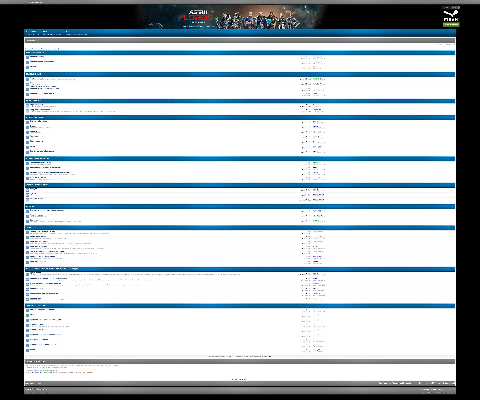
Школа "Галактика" (75, 372)
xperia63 (315, 121)
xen (314, 141)
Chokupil (315, 105)
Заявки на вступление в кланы (42, 231)
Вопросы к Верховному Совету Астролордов (48, 278)
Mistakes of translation (39, 339)
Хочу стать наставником (40, 110)
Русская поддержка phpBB (240, 379)
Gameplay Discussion (38, 329)
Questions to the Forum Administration (45, 334)
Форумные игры (37, 199)
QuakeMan (316, 215)
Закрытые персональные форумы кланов (47, 251)
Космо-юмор (35, 220)
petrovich (316, 162)
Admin (315, 67)
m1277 (315, 246)
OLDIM (315, 126)
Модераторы (48, 372)
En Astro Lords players (36, 306)
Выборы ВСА (35, 298)
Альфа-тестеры (37, 372)
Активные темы (46, 49)
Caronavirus (317, 83)
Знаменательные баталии (40, 162)
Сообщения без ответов (32, 49)
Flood (32, 349)
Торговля (34, 136)
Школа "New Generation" (60, 372)
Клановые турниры (38, 261)
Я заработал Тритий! (38, 177)
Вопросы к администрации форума (44, 88)
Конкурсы (34, 189)
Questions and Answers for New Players (45, 319)
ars (314, 298)
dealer (315, 136)
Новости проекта (37, 56)
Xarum (315, 167)
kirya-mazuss (317, 146)
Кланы (28, 227)
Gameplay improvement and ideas (43, 344)
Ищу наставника (36, 105)
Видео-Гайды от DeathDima (47, 86)
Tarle (314, 151)
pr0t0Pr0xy (267, 356)
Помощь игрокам (33, 74)
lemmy (315, 93)
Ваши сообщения (57, 49)
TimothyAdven (317, 350)
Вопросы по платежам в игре (42, 93)
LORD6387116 (317, 236)
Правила (33, 66)
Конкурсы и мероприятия (37, 185)
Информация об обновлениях (42, 61)
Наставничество (33, 101)
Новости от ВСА (36, 288)
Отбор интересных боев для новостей (45, 283)
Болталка (30, 206)
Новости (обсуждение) (39, 121)
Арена (32, 146)
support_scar (317, 57)
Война (32, 126)
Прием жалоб (35, 273)
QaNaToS (316, 131)
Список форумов (32, 40)
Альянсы (34, 131)
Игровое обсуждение (35, 117)
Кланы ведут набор (38, 236)
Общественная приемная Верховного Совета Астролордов (52, 269)
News (32, 314)
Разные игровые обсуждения (42, 151)
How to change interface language (43, 309)
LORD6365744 (317, 110)
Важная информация (35, 53)
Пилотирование (36, 141)
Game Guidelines (37, 324)
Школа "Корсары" (87, 372)
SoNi (314, 273)
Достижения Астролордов (37, 158)
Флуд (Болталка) (37, 215)
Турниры (33, 194)
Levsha (315, 261)
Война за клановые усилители (42, 256)
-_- (314, 88)
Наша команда (385, 383)
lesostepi (316, 78)
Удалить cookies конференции (404, 383)
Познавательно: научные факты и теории (47, 210)
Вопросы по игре (37, 78)
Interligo (315, 172)
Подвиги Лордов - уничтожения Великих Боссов (49, 172)
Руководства (35, 83)
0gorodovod (316, 293)
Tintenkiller (316, 340)
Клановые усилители (38, 246)
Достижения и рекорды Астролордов (45, 167)
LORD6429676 (317, 177)
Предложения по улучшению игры (44, 293)
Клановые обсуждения (39, 241)
